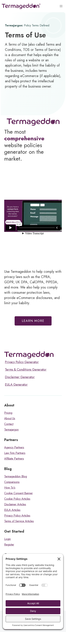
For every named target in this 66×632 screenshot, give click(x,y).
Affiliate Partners (14, 459)
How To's (9, 488)
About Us (9, 418)
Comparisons (12, 482)
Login (7, 539)
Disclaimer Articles (15, 504)
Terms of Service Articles (19, 521)
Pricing (8, 413)
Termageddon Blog (15, 476)
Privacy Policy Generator (22, 362)
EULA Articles (12, 510)
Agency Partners (14, 447)
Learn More (33, 321)
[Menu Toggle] (61, 6)
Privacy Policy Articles (17, 516)
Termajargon (11, 430)
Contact (8, 424)
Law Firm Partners (14, 453)
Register (9, 545)
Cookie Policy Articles (17, 499)
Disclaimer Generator (20, 377)
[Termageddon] (21, 6)
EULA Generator (16, 384)
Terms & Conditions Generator (25, 369)
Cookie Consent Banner (18, 493)
